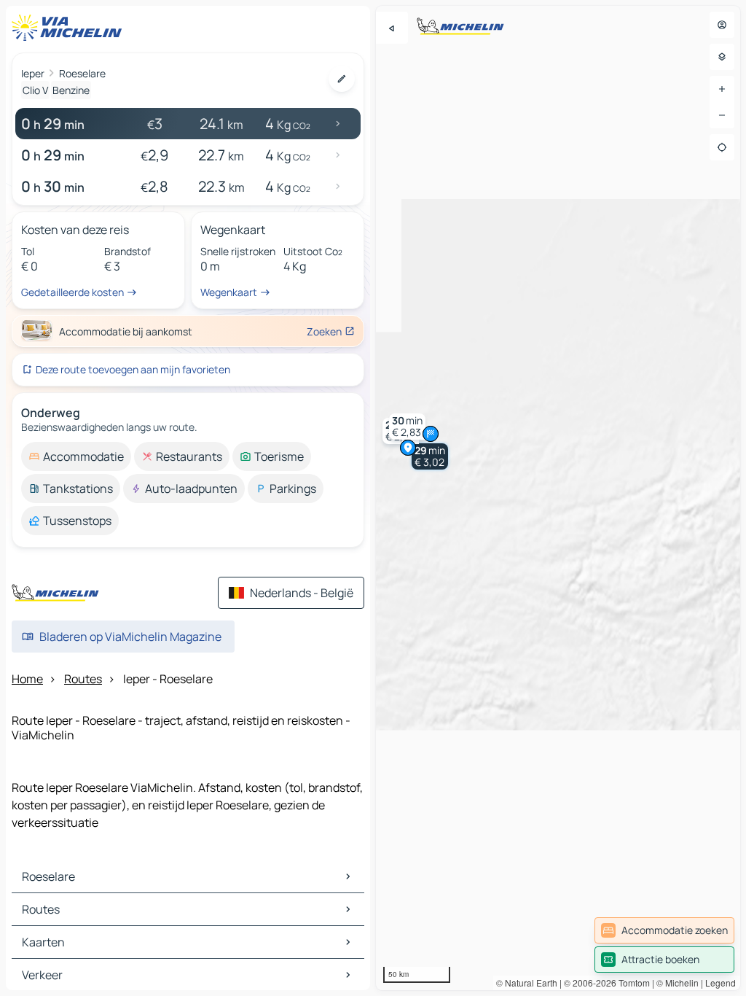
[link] (664, 930)
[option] (76, 456)
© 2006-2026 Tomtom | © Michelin (631, 982)
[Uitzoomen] (722, 115)
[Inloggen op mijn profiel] (722, 25)
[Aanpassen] (342, 79)
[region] (558, 498)
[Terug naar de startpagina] (70, 28)
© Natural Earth (526, 982)
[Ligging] (722, 147)
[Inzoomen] (722, 89)
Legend (720, 982)
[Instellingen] (722, 57)
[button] (430, 456)
